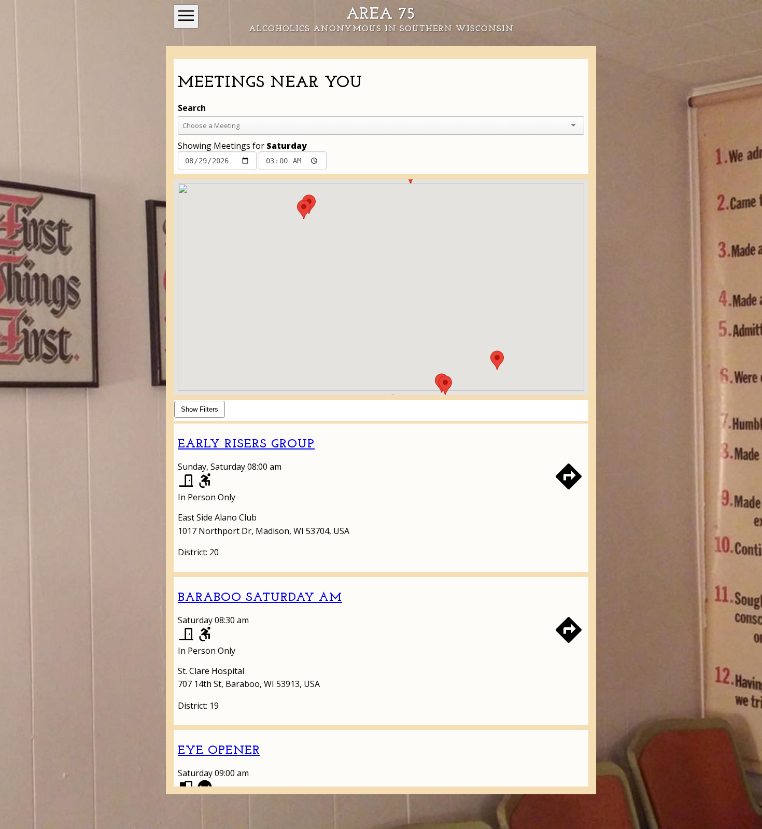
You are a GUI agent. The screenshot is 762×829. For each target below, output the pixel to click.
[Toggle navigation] (186, 16)
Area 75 (381, 14)
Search (192, 108)
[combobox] (371, 125)
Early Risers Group (246, 444)
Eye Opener (219, 750)
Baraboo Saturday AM (260, 598)
